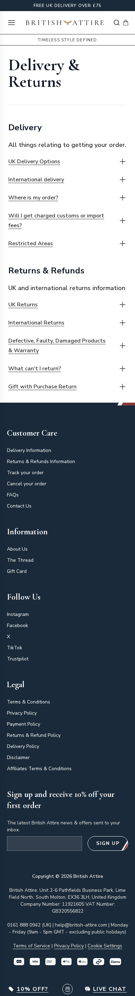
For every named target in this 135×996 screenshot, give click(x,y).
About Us (17, 549)
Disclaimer (18, 757)
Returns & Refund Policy (34, 735)
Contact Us (19, 506)
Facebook (17, 625)
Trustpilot (17, 659)
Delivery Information (29, 450)
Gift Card (17, 571)
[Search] (116, 22)
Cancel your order (26, 483)
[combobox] (116, 22)
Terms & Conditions (28, 702)
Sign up (107, 843)
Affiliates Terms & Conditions (39, 768)
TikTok (14, 647)
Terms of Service (31, 946)
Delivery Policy (23, 746)
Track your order (25, 472)
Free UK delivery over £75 (68, 5)
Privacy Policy (22, 713)
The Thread (20, 560)
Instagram (18, 614)
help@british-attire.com (81, 925)
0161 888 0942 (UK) (29, 925)
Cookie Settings (105, 946)
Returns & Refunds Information (41, 461)
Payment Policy (23, 724)
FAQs (13, 495)
